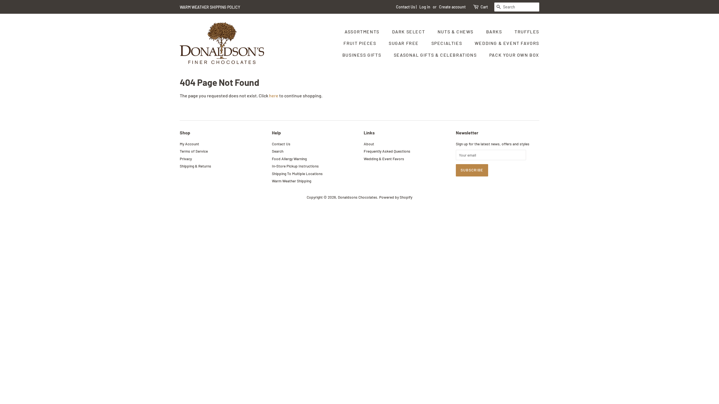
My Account (189, 143)
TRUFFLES (527, 31)
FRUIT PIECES (359, 43)
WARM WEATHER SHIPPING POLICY (210, 7)
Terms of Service (194, 151)
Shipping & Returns (195, 166)
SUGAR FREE (404, 43)
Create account (452, 6)
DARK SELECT (408, 31)
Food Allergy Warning (289, 158)
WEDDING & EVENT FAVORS (507, 43)
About (369, 143)
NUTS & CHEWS (456, 31)
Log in (424, 6)
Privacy (186, 158)
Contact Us (405, 6)
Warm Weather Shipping (291, 180)
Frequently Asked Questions (387, 151)
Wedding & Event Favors (384, 158)
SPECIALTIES (446, 43)
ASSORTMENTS (362, 31)
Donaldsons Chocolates (357, 197)
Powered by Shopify (395, 197)
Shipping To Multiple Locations (297, 173)
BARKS (494, 31)
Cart (484, 6)
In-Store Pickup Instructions (295, 166)
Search (277, 151)
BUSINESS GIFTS (361, 55)
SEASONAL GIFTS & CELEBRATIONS (435, 55)
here (273, 95)
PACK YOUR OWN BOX (514, 55)
